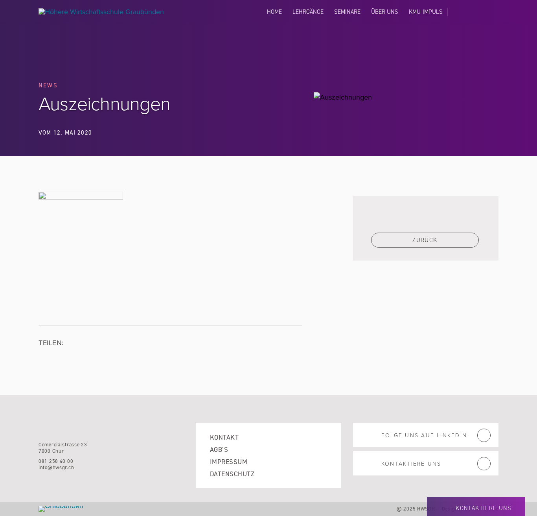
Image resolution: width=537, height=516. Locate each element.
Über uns (384, 12)
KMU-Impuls (426, 12)
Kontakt (224, 437)
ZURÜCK (424, 240)
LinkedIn (456, 13)
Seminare (347, 12)
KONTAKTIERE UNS (468, 13)
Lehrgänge (308, 12)
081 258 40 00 (56, 461)
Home (274, 12)
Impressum (228, 462)
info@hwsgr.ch (56, 467)
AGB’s (219, 450)
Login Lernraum (494, 13)
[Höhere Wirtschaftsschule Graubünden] (109, 11)
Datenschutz (232, 474)
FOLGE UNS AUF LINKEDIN (424, 435)
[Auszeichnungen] (81, 197)
